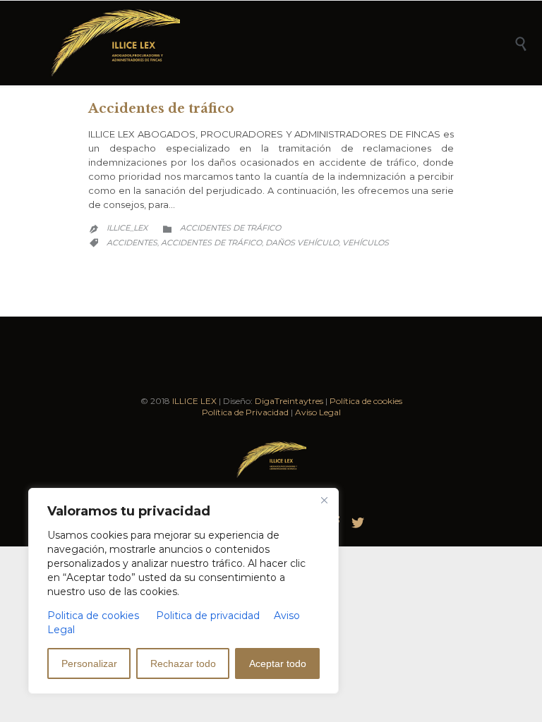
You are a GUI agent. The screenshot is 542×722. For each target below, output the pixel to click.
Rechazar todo (183, 663)
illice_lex (127, 228)
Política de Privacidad (245, 412)
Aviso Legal (318, 412)
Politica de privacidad (208, 615)
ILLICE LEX (194, 401)
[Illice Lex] (281, 43)
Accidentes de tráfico (161, 108)
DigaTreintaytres (289, 401)
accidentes (132, 242)
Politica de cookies (93, 615)
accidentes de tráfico (211, 242)
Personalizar (89, 663)
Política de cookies (366, 401)
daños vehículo (302, 242)
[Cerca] (323, 499)
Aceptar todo (277, 663)
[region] (183, 591)
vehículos (365, 242)
